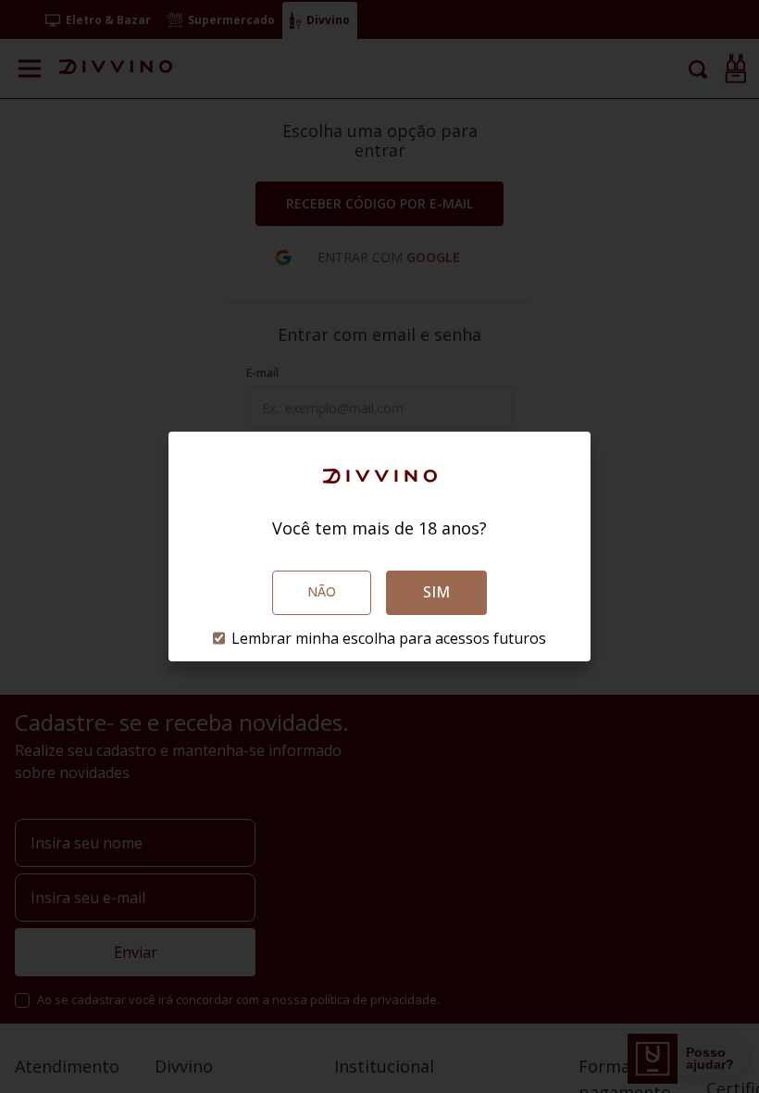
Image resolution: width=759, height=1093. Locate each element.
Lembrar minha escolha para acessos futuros (388, 638)
